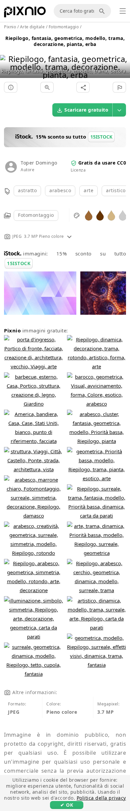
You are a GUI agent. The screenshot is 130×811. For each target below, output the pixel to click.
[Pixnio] (25, 13)
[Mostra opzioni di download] (119, 110)
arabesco (60, 190)
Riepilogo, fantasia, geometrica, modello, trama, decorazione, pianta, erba (65, 41)
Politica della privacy (101, 798)
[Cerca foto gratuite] (103, 11)
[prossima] (122, 58)
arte (88, 190)
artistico (116, 190)
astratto (27, 190)
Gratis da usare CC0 (102, 163)
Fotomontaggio (36, 215)
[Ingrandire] (47, 87)
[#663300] (100, 215)
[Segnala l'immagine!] (119, 87)
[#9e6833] (88, 215)
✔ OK (66, 805)
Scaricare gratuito (86, 110)
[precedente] (7, 58)
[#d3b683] (111, 215)
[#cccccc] (122, 215)
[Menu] (123, 11)
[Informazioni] (10, 87)
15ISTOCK (18, 263)
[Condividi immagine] (83, 87)
